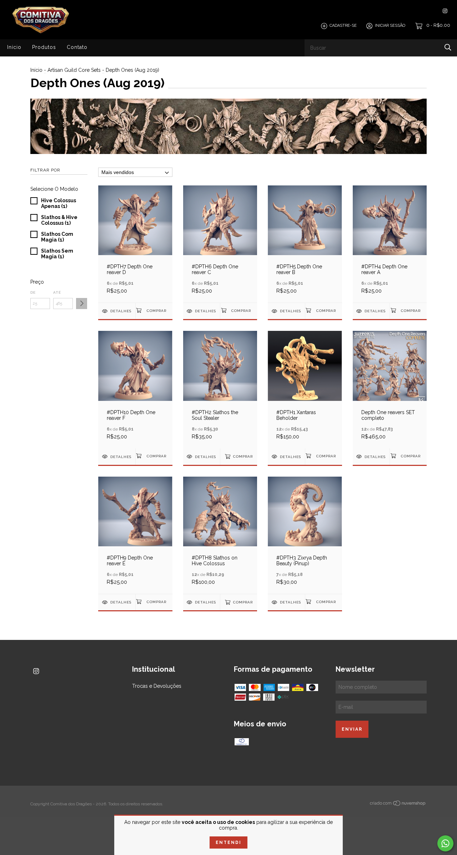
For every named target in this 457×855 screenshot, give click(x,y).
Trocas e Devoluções (156, 686)
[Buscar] (448, 47)
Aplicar (81, 303)
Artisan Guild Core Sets (74, 70)
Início (14, 47)
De (33, 292)
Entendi (228, 842)
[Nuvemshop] (398, 804)
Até (57, 292)
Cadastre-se (343, 26)
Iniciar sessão (390, 26)
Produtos (44, 47)
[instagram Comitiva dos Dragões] (445, 10)
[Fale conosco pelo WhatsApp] (445, 843)
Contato (77, 47)
